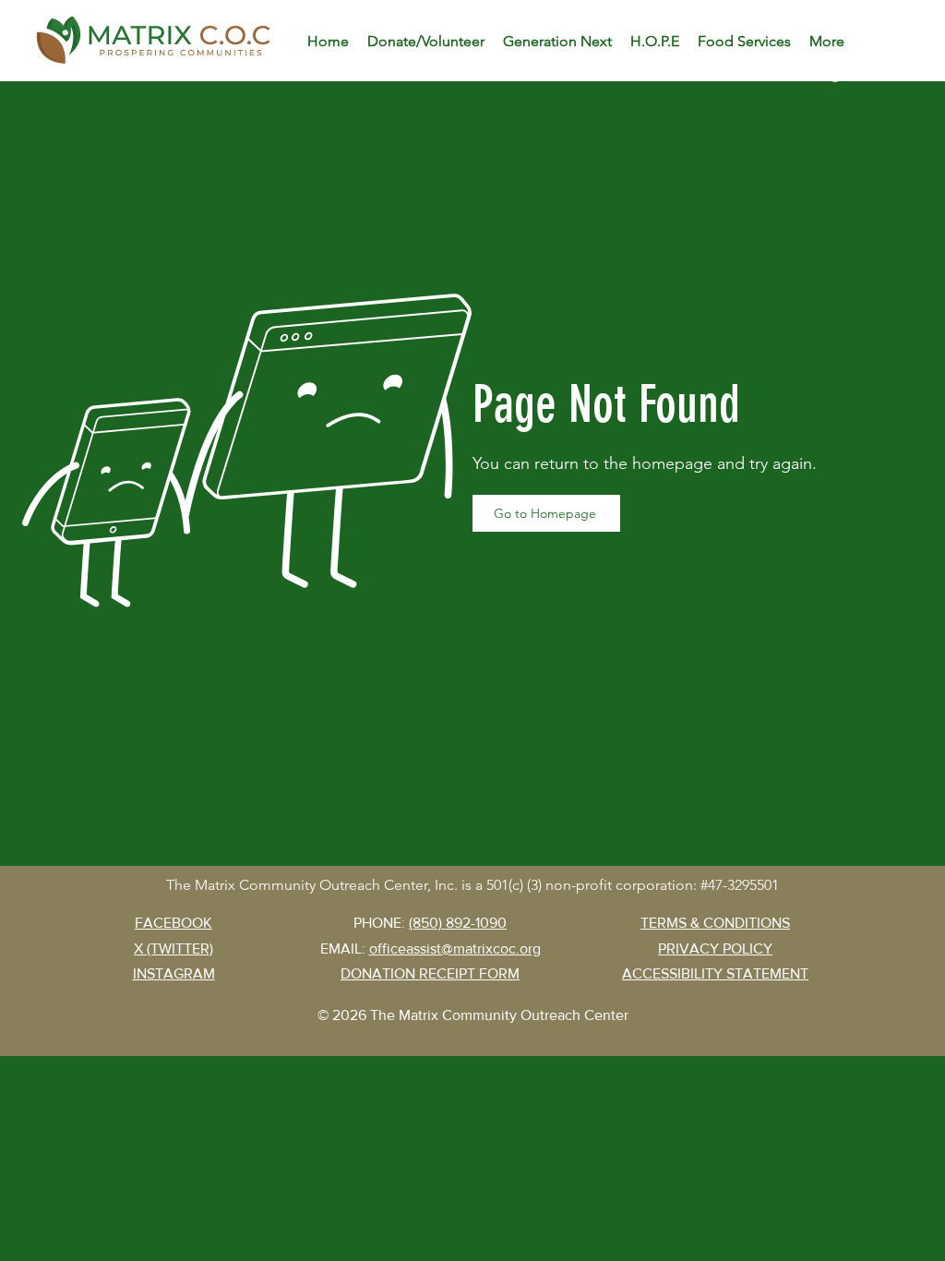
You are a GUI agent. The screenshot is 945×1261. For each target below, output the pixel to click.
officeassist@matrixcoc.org (455, 948)
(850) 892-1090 (458, 923)
